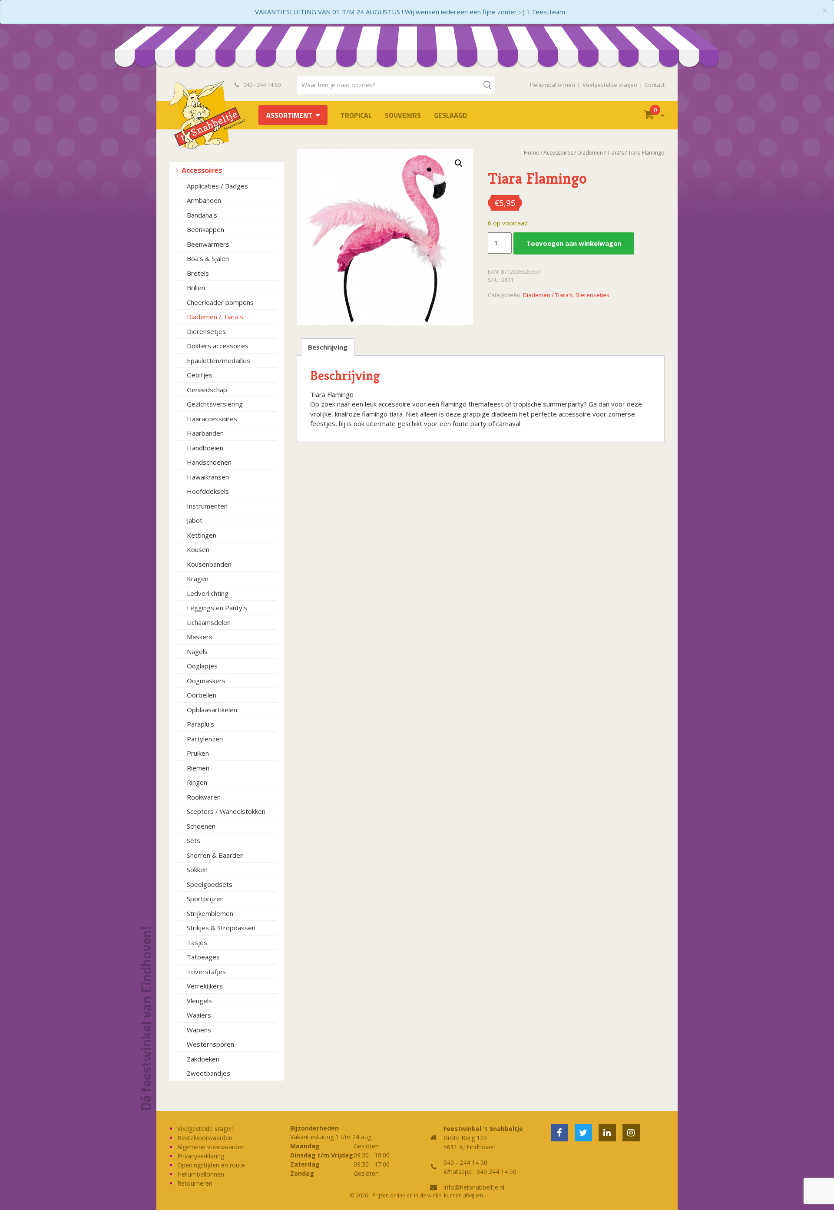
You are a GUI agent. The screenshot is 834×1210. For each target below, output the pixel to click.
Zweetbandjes (208, 1073)
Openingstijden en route (211, 1165)
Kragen (197, 578)
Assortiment (289, 115)
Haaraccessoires (212, 418)
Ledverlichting (207, 593)
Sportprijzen (205, 898)
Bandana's (202, 215)
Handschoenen (209, 462)
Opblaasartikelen (212, 709)
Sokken (197, 869)
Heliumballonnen (552, 85)
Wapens (199, 1029)
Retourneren (194, 1183)
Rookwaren (204, 797)
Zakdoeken (203, 1059)
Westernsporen (210, 1044)
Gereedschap (207, 389)
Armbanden (204, 200)
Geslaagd (450, 115)
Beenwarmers (208, 244)
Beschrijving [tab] (328, 347)
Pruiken (198, 753)
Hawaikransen (208, 477)
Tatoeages (203, 956)
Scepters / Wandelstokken (226, 811)
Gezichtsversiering (215, 404)
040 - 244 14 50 (261, 85)
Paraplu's (200, 724)
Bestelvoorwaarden (204, 1138)
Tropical (356, 115)
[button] (459, 163)
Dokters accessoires (217, 345)
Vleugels (199, 1000)
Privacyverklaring (200, 1156)
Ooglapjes (202, 665)
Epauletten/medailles (218, 360)
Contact (655, 85)
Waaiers (199, 1015)
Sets (193, 840)
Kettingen (201, 535)
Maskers (199, 636)
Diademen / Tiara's (215, 316)
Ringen (197, 782)
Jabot (194, 520)
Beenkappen (205, 229)
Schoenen (201, 826)
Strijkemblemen (210, 913)
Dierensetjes (206, 331)
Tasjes (197, 942)
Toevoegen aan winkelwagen (573, 243)
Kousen (198, 549)
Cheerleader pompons (220, 302)
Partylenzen (205, 738)
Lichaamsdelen (209, 622)
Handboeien (205, 447)
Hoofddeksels (208, 491)
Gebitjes (199, 374)
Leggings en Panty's (217, 607)
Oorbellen (201, 695)
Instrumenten (207, 506)
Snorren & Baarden (215, 855)
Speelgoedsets (209, 884)
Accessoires (202, 170)
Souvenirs (403, 115)
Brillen (196, 287)
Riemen (198, 768)
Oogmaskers (206, 680)
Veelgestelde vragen (609, 85)
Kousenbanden (209, 564)
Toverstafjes (206, 971)
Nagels (197, 651)
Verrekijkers (205, 986)
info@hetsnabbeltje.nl (473, 1187)
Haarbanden (205, 433)
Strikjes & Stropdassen (221, 927)
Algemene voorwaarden (211, 1147)
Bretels (198, 273)
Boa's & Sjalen (208, 258)
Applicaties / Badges (217, 186)
